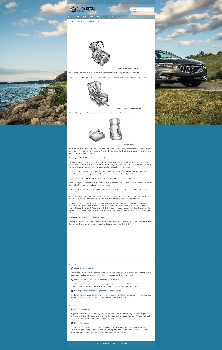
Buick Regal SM (96, 2)
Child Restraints (120, 17)
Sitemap (118, 2)
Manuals (71, 2)
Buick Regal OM (82, 2)
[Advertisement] (111, 31)
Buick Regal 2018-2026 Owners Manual (82, 17)
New (105, 2)
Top (111, 2)
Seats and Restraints (105, 17)
